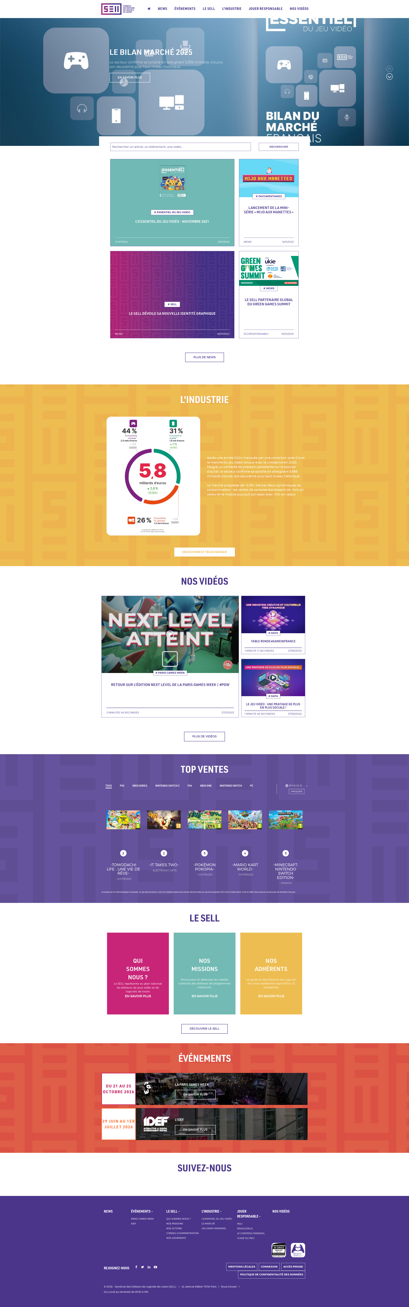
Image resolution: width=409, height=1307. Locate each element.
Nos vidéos (299, 8)
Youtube (155, 1267)
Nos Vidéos (281, 1211)
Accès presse (293, 1266)
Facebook (136, 1267)
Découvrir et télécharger (204, 552)
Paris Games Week (142, 1218)
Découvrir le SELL (204, 1028)
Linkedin (149, 1267)
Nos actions (174, 1228)
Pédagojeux (245, 1228)
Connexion (269, 1266)
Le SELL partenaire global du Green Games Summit (269, 301)
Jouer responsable (266, 8)
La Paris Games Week (192, 1084)
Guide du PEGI (246, 1238)
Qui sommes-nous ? (178, 1218)
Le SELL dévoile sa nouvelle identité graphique (172, 313)
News (162, 8)
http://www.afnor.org (279, 1250)
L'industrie (232, 8)
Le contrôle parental (251, 1233)
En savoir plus (138, 996)
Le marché (208, 1223)
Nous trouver (229, 1286)
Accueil (149, 9)
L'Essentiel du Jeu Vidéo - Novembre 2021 (172, 221)
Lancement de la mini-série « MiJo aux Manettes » (269, 209)
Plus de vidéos (204, 736)
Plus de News (204, 357)
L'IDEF (179, 1119)
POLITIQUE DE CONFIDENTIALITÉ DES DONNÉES (271, 1274)
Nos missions (174, 1223)
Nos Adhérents (176, 1238)
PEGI (239, 1223)
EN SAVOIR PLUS (130, 82)
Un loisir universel (214, 1228)
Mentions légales (241, 1266)
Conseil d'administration (182, 1233)
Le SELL (209, 8)
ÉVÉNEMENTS (185, 8)
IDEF (133, 1223)
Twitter (143, 1267)
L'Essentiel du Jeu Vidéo (217, 1218)
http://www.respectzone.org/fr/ (298, 1250)
